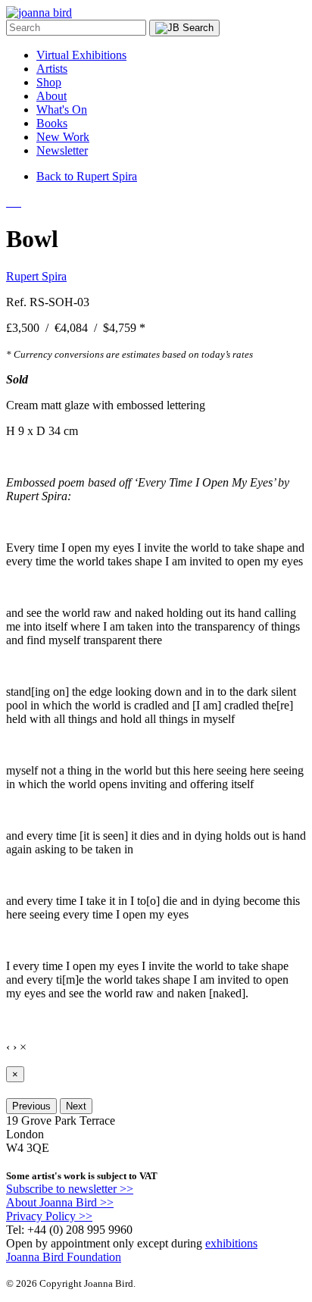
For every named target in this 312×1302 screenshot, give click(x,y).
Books (51, 123)
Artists (51, 68)
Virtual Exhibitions (81, 55)
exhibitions (231, 1243)
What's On (61, 109)
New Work (62, 136)
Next (76, 1106)
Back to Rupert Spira (86, 176)
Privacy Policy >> (49, 1216)
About (51, 95)
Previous (31, 1106)
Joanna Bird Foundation (63, 1256)
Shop (48, 82)
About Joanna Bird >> (60, 1202)
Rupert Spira (36, 276)
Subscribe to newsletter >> (69, 1188)
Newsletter (62, 150)
